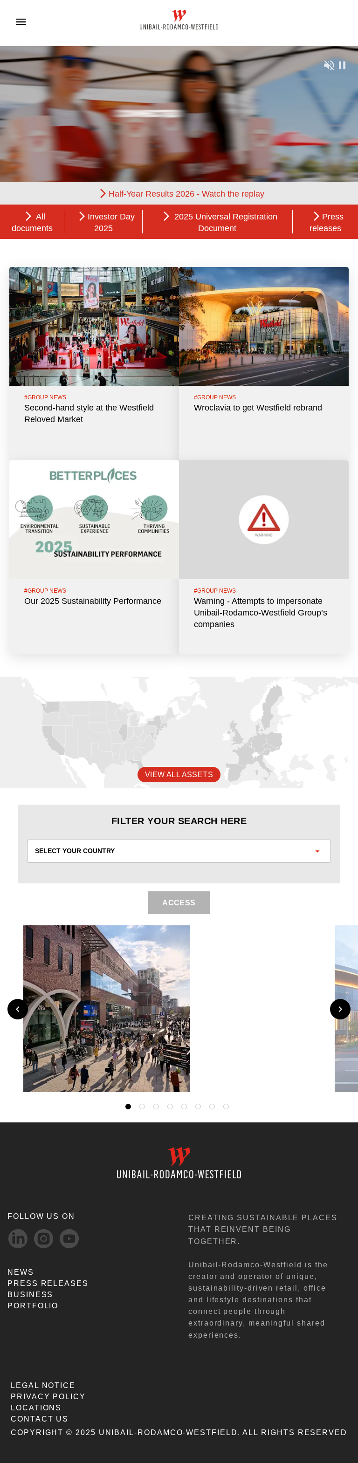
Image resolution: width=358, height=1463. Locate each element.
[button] (315, 1074)
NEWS (20, 1272)
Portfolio (32, 1306)
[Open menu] (21, 21)
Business (30, 1295)
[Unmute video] (329, 64)
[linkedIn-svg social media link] (17, 1238)
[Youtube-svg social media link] (69, 1238)
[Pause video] (342, 64)
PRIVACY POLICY (48, 1397)
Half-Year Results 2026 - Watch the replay (186, 193)
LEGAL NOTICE (43, 1385)
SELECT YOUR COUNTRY (75, 851)
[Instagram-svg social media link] (43, 1238)
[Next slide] (340, 1009)
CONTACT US (40, 1419)
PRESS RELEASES (48, 1283)
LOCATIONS (36, 1408)
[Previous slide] (17, 1009)
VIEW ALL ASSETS (179, 775)
